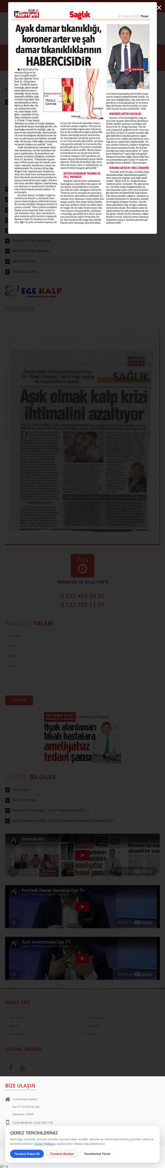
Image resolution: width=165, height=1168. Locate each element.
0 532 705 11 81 (43, 1123)
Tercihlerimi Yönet (97, 1154)
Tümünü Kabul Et (27, 1154)
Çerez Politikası (45, 1143)
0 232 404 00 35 (22, 1123)
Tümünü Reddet (62, 1154)
